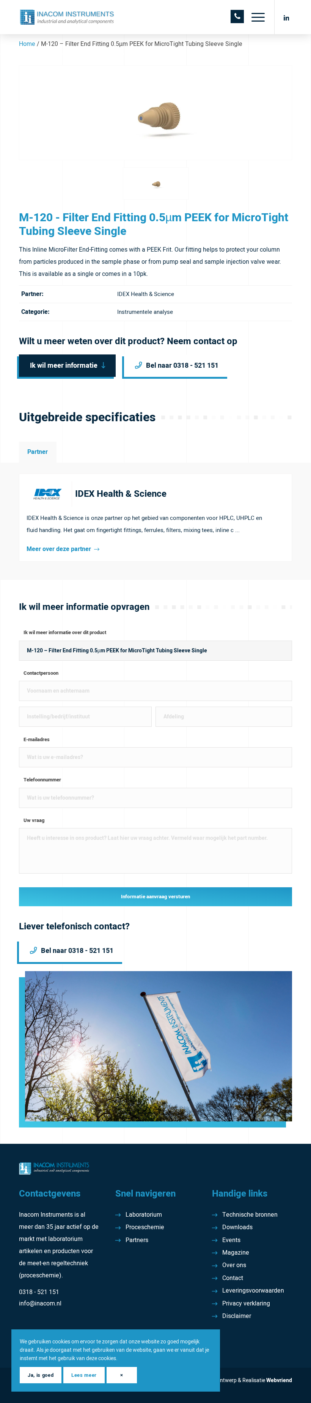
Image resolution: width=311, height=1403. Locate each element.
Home (27, 44)
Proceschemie (145, 1227)
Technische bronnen (250, 1214)
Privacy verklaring (246, 1303)
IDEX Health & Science (145, 294)
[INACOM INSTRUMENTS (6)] (67, 17)
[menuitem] (254, 17)
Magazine (235, 1252)
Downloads (237, 1227)
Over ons (234, 1265)
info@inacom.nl (40, 1303)
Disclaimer (236, 1316)
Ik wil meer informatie (63, 366)
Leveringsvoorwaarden (253, 1290)
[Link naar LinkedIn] (286, 17)
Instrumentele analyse (145, 312)
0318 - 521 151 (39, 1292)
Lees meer (84, 1375)
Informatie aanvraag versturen (155, 897)
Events (231, 1240)
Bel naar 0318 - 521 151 (182, 366)
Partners (137, 1240)
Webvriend (279, 1380)
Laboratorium (144, 1214)
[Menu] (254, 17)
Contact (232, 1278)
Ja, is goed (40, 1375)
